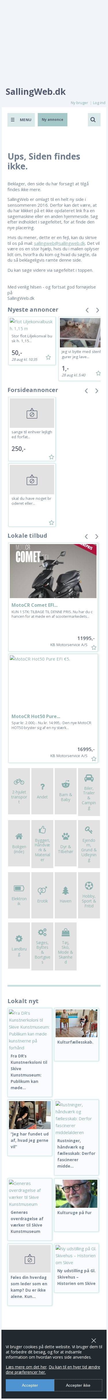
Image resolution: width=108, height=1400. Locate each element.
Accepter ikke (78, 1385)
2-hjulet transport (19, 797)
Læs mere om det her (26, 1367)
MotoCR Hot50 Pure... (36, 716)
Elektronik (19, 901)
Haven (65, 901)
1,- (65, 368)
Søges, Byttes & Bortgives (42, 952)
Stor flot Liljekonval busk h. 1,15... (32, 338)
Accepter (30, 1385)
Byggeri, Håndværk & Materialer (42, 849)
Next (98, 311)
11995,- (86, 638)
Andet (42, 797)
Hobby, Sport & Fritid (89, 901)
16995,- (86, 749)
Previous (87, 311)
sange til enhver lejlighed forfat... (32, 434)
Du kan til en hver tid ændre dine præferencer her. (53, 1369)
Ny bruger (79, 102)
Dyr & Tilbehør (65, 849)
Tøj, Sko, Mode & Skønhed (65, 952)
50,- (17, 353)
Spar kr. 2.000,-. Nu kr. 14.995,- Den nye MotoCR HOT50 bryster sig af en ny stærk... (51, 725)
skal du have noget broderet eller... (31, 501)
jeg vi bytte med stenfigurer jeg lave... (82, 354)
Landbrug (19, 951)
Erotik (42, 901)
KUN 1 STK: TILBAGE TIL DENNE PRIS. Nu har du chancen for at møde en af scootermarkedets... (52, 614)
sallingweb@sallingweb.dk (59, 243)
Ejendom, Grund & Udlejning (89, 849)
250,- (19, 449)
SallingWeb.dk (36, 91)
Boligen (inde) (19, 849)
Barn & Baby (65, 797)
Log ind (99, 102)
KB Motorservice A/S (69, 644)
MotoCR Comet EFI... (35, 605)
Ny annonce (52, 119)
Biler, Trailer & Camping (89, 797)
